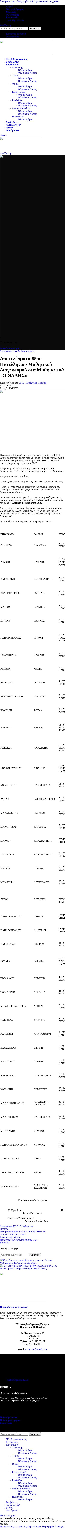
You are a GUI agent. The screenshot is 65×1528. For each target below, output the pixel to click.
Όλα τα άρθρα (25, 70)
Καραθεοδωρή (19, 92)
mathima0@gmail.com (36, 1349)
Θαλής (15, 83)
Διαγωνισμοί (13, 348)
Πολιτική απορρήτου (10, 1420)
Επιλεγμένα (27, 1226)
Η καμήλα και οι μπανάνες (13, 1307)
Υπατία (15, 75)
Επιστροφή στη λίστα (10, 1237)
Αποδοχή (59, 1526)
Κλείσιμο (4, 1242)
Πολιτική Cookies (8, 1417)
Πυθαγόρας (17, 116)
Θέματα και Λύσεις (27, 72)
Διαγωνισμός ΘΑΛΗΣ (11, 1226)
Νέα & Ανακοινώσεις (23, 351)
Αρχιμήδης (17, 67)
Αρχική (3, 348)
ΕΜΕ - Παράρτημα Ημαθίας (32, 383)
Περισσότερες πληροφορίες (27, 1526)
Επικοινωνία (6, 1423)
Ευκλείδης (17, 100)
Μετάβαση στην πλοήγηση (13, 1)
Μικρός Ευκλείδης (21, 108)
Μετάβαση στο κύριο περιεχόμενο (42, 1)
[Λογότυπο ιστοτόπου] (26, 54)
